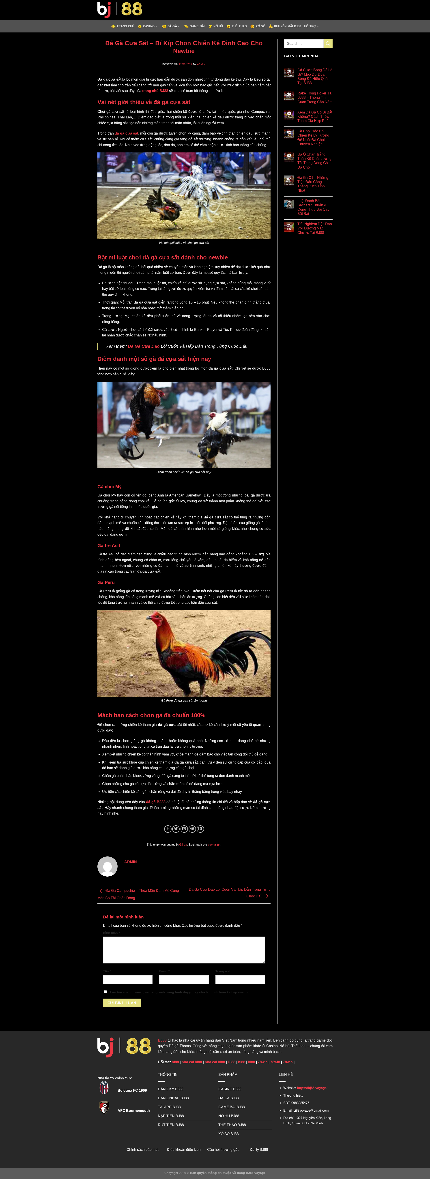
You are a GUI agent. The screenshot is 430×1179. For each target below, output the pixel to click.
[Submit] (328, 43)
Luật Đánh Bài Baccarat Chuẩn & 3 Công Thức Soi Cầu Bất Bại (313, 207)
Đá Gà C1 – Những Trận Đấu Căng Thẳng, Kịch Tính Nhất (312, 184)
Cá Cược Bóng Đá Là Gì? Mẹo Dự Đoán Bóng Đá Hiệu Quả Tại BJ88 (314, 76)
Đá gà (172, 26)
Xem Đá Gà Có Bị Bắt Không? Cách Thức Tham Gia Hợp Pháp (314, 116)
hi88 (175, 1062)
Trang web (223, 971)
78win (263, 1062)
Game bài (197, 26)
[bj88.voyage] (119, 10)
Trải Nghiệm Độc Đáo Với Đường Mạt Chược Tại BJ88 (314, 228)
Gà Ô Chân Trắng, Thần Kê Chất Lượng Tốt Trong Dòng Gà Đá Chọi (314, 160)
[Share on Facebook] (168, 829)
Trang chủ (125, 26)
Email (164, 971)
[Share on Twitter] (176, 829)
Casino (149, 26)
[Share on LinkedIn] (200, 829)
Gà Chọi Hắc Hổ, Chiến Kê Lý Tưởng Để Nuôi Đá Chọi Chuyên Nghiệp (313, 137)
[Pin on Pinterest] (192, 829)
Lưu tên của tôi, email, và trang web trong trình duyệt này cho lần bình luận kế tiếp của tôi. (179, 992)
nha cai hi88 (192, 1062)
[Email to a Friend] (184, 829)
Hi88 (231, 1062)
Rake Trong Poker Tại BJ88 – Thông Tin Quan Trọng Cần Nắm (314, 97)
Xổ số (260, 26)
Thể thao (239, 26)
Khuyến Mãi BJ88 (287, 26)
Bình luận (111, 933)
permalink (214, 844)
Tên (107, 971)
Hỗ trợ (310, 26)
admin (201, 64)
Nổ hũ (218, 26)
